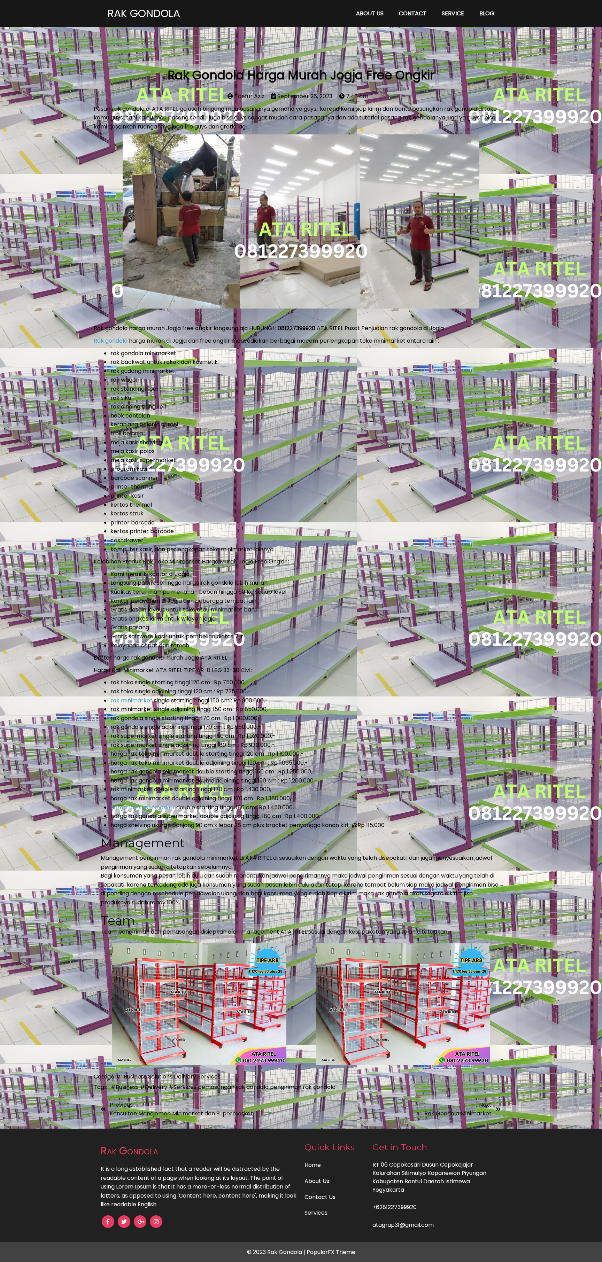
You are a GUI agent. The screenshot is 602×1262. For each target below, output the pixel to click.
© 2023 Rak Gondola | (277, 1252)
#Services (183, 1087)
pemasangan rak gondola (234, 1087)
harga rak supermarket (142, 807)
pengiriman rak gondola (302, 1087)
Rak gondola (111, 341)
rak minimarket (131, 700)
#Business (125, 1087)
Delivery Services (197, 1077)
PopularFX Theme (331, 1252)
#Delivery (154, 1087)
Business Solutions (149, 1077)
